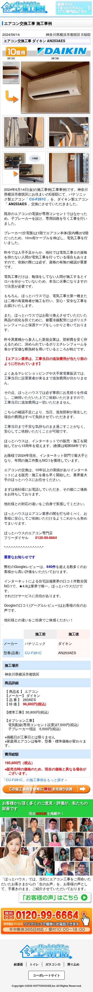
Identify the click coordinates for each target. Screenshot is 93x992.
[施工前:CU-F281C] (11, 63)
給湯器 (18, 964)
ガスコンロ (53, 964)
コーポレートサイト (46, 975)
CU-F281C (37, 199)
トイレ (34, 964)
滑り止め (73, 964)
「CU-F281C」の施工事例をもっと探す (34, 779)
